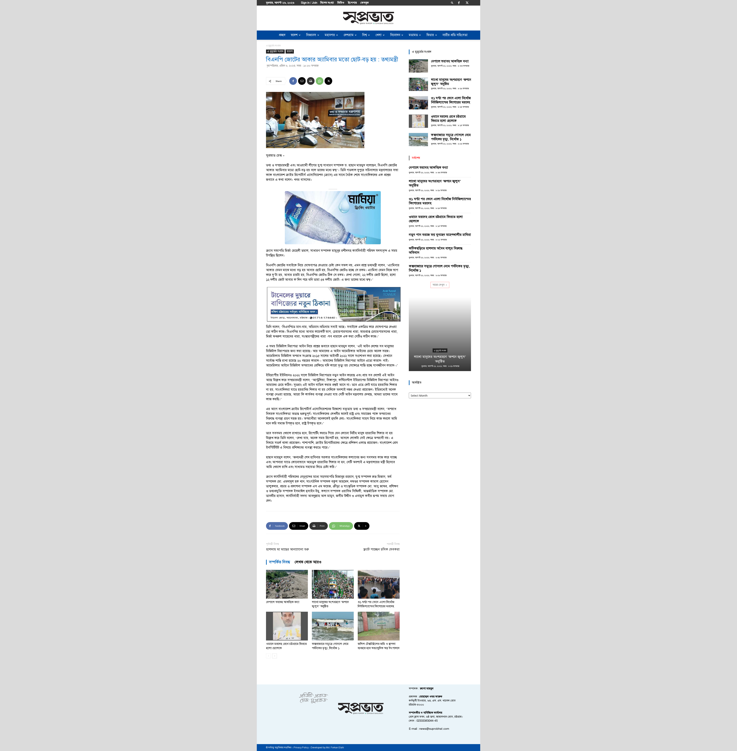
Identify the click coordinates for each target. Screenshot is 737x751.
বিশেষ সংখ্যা (327, 2)
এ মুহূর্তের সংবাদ (275, 51)
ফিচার (430, 35)
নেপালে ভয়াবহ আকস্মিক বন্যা (282, 602)
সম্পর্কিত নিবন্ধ (279, 562)
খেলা (378, 35)
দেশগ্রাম (349, 35)
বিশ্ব (364, 35)
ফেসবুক (364, 2)
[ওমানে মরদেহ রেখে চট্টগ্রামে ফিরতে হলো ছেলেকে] (287, 626)
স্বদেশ (294, 35)
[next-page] (274, 656)
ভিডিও (340, 2)
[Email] (302, 81)
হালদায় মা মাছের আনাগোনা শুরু (287, 549)
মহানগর (330, 35)
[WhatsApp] (319, 81)
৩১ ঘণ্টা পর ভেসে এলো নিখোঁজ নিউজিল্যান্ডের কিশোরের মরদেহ (451, 100)
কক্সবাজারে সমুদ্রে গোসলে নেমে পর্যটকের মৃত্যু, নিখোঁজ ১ (451, 137)
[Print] (311, 81)
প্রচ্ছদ (282, 35)
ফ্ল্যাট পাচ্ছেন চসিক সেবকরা (382, 549)
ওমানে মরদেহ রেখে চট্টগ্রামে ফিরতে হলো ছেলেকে (448, 119)
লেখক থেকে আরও (308, 562)
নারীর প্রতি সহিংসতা (455, 35)
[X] (467, 2)
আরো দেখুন (439, 284)
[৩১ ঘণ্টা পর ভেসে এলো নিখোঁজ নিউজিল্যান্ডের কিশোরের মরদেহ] (379, 584)
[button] (452, 2)
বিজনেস (311, 35)
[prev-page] (268, 656)
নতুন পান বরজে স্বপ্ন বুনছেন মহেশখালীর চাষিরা (440, 235)
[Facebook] (459, 2)
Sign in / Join (309, 2)
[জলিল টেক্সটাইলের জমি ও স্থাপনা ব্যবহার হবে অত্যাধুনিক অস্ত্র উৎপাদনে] (379, 626)
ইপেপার (352, 2)
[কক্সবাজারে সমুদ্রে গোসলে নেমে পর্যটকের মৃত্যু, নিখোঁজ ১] (333, 626)
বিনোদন (395, 35)
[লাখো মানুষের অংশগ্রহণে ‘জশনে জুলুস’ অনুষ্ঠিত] (333, 584)
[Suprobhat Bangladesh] (368, 18)
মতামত (413, 35)
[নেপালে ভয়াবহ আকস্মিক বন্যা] (287, 584)
